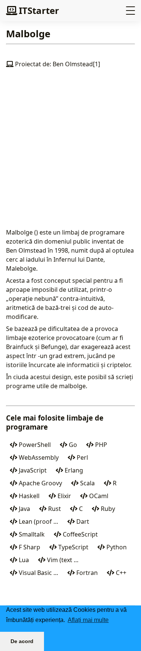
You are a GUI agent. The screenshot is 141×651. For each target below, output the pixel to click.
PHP (100, 445)
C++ (120, 573)
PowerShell (34, 445)
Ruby (107, 509)
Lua (23, 560)
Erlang (73, 470)
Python (116, 547)
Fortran (86, 573)
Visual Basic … (37, 573)
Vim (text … (62, 560)
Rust (54, 509)
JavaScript (32, 470)
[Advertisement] (70, 154)
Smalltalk (31, 534)
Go (72, 445)
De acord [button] (22, 641)
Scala (87, 483)
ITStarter (39, 10)
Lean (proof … (37, 521)
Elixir (63, 496)
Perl (81, 457)
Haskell (28, 496)
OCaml (98, 496)
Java (23, 509)
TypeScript (72, 547)
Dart (82, 521)
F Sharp (28, 547)
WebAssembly (38, 457)
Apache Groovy (39, 483)
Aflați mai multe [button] (88, 620)
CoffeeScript (79, 534)
